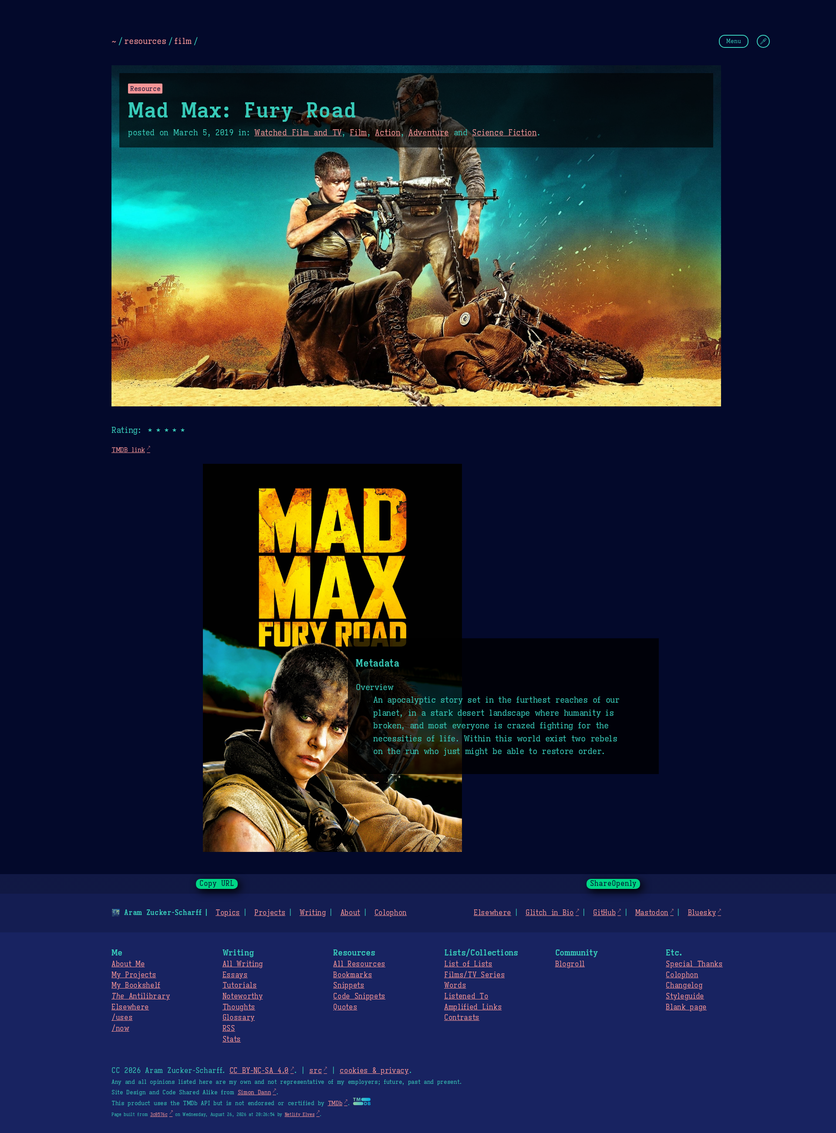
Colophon (390, 912)
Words (455, 985)
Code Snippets (359, 996)
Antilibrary (140, 996)
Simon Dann (254, 1092)
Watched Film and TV (298, 132)
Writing (313, 912)
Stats (231, 1039)
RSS (228, 1028)
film (183, 41)
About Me (128, 964)
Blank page (686, 1007)
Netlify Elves (300, 1114)
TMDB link (128, 450)
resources (145, 41)
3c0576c (159, 1114)
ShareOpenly (613, 883)
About (350, 912)
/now (120, 1028)
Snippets (348, 985)
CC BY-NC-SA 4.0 (259, 1070)
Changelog (684, 985)
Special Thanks (694, 964)
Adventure (428, 132)
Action (387, 132)
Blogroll (570, 964)
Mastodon (651, 912)
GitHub (604, 912)
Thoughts (238, 1007)
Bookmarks (352, 975)
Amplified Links (473, 1007)
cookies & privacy (374, 1070)
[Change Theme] (763, 41)
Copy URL (216, 883)
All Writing (242, 964)
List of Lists (468, 964)
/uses (121, 1017)
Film (358, 132)
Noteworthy (242, 996)
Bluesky (702, 912)
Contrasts (461, 1017)
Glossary (238, 1017)
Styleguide (685, 996)
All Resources (359, 964)
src (315, 1070)
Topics (228, 912)
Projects (269, 912)
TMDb (335, 1103)
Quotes (345, 1007)
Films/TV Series (474, 975)
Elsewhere (492, 912)
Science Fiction (504, 132)
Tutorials (239, 985)
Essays (235, 975)
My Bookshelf (135, 985)
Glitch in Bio (550, 912)
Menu (733, 41)
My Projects (133, 975)
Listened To (466, 996)
